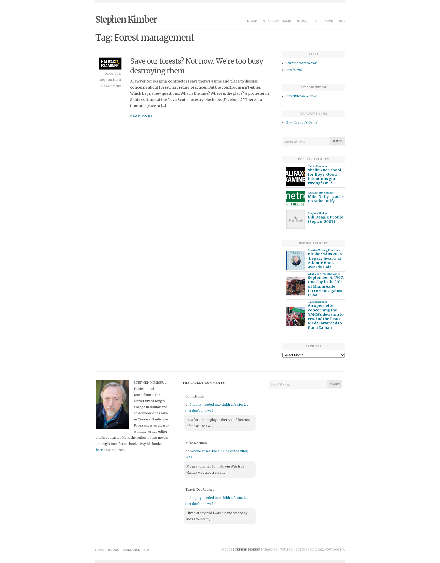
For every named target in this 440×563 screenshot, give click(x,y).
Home (252, 21)
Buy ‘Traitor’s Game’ (302, 122)
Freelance (324, 21)
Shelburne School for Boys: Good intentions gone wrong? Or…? (324, 177)
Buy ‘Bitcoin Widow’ (301, 96)
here (99, 450)
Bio (342, 21)
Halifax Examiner (317, 166)
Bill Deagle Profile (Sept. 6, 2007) (325, 219)
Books (303, 21)
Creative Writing (317, 250)
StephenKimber (110, 79)
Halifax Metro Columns (321, 192)
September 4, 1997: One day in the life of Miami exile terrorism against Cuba (326, 286)
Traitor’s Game (277, 21)
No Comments (111, 86)
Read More (141, 115)
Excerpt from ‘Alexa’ (301, 63)
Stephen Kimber (126, 19)
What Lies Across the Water (324, 274)
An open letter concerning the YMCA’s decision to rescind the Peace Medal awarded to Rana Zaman (326, 317)
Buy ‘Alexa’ (294, 70)
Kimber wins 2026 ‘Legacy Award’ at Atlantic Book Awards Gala (325, 260)
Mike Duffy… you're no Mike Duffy (326, 199)
